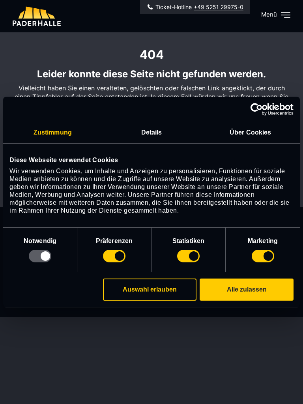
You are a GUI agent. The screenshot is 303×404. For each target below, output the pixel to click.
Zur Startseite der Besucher (37, 16)
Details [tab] (151, 132)
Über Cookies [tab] (250, 132)
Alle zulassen (247, 289)
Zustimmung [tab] (53, 132)
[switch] (114, 256)
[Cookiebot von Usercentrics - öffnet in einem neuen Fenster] (259, 109)
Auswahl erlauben (150, 289)
